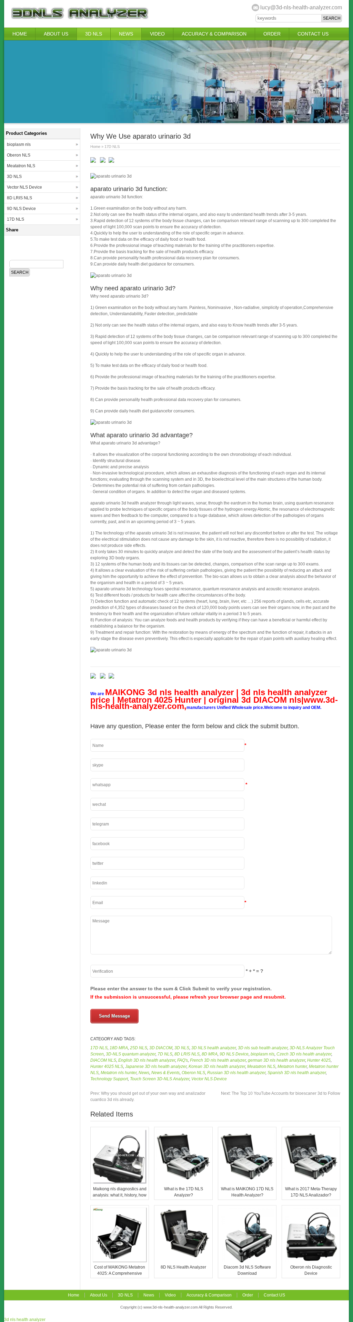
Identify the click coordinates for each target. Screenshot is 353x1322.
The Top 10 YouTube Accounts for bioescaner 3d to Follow (280, 1093)
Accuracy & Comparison (214, 34)
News (126, 34)
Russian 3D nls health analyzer (236, 1072)
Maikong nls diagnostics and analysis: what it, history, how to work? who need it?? (120, 1195)
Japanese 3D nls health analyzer (155, 1066)
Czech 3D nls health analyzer (303, 1054)
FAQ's (182, 1060)
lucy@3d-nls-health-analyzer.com (301, 7)
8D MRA (210, 1054)
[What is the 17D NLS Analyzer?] (183, 1182)
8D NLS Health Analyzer (183, 1267)
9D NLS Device (234, 1054)
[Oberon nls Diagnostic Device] (311, 1261)
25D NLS (138, 1047)
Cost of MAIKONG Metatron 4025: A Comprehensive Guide (119, 1273)
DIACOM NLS (103, 1060)
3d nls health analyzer (25, 1319)
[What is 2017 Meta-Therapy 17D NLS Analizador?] (311, 1182)
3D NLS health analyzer (213, 1047)
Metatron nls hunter (119, 1072)
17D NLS (112, 146)
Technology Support (109, 1078)
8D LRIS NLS (187, 1054)
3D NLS (93, 34)
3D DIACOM (160, 1047)
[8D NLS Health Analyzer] (183, 1261)
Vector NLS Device (209, 1078)
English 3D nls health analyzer (146, 1060)
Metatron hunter (292, 1066)
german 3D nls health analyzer (276, 1060)
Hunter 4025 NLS (106, 1066)
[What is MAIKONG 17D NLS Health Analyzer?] (247, 1182)
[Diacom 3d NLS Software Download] (247, 1261)
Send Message (114, 1016)
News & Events (165, 1072)
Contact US (313, 34)
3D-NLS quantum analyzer (130, 1054)
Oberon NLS (193, 1072)
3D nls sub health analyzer (263, 1047)
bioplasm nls (262, 1054)
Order (272, 34)
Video (157, 34)
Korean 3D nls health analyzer (217, 1066)
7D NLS (165, 1054)
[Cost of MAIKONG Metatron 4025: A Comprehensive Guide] (119, 1261)
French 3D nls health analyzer (218, 1060)
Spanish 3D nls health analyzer (297, 1072)
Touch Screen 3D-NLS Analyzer (159, 1078)
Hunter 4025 (319, 1060)
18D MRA (119, 1047)
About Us (56, 34)
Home (19, 34)
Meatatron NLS (261, 1066)
